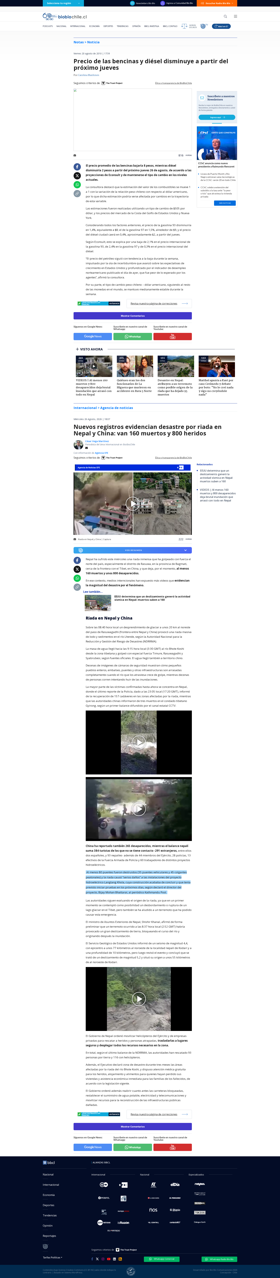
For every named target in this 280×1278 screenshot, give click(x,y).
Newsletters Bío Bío (145, 3)
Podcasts (48, 26)
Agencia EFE (101, 452)
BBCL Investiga (151, 26)
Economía (94, 26)
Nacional (61, 26)
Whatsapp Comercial (163, 1258)
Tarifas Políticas (51, 1257)
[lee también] (99, 603)
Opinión (136, 26)
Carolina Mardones (88, 75)
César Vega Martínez (97, 441)
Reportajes (49, 1236)
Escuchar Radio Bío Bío (218, 3)
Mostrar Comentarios (133, 315)
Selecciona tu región (59, 3)
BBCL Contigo (170, 26)
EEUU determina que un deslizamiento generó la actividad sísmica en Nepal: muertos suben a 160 (152, 598)
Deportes (108, 26)
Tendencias (122, 26)
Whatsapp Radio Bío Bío (221, 1259)
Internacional (77, 26)
